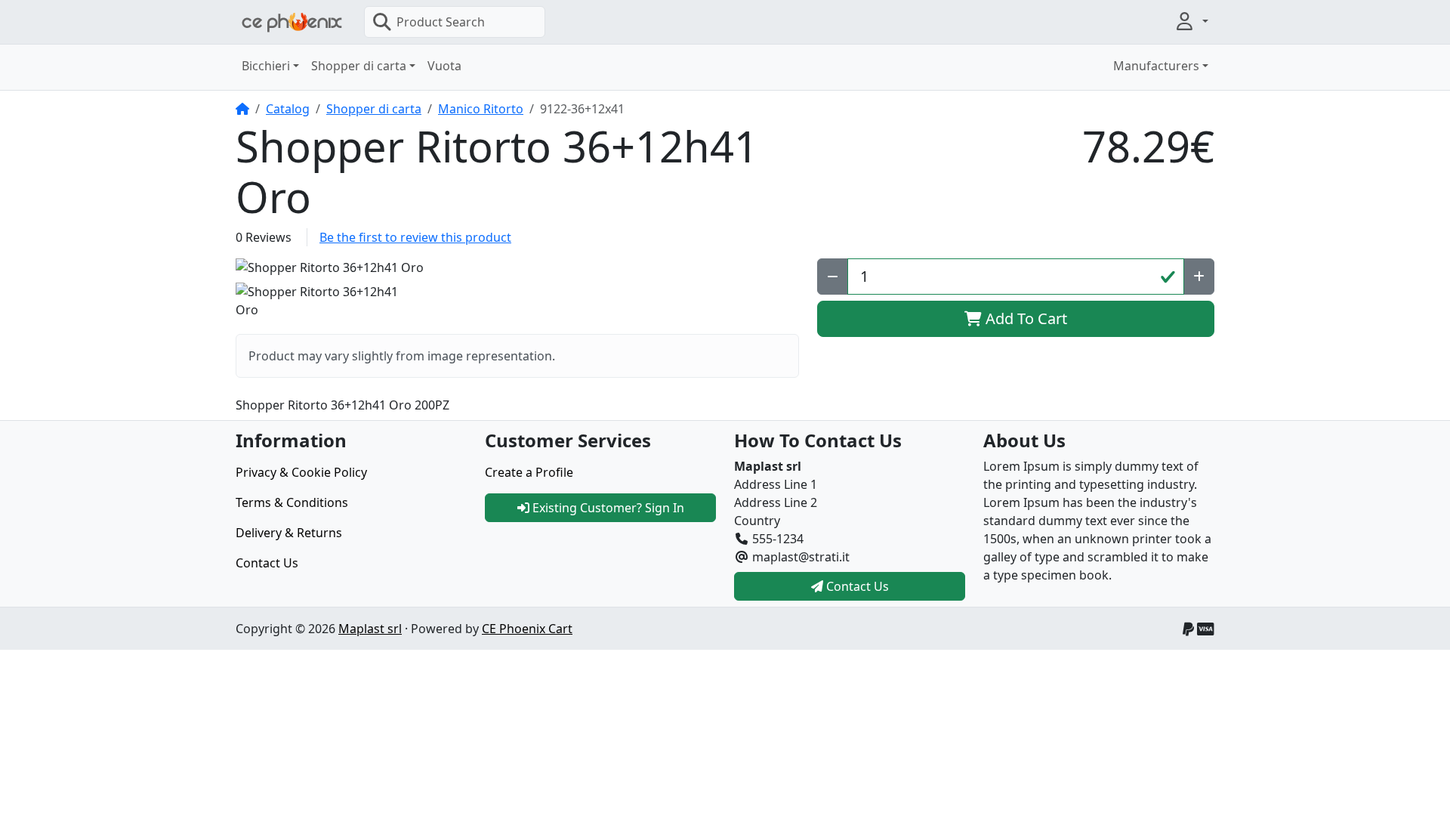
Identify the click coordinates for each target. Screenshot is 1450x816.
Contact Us (267, 563)
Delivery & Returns (289, 532)
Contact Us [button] (856, 586)
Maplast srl (370, 628)
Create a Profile (529, 472)
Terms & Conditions (292, 502)
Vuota (444, 65)
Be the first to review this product (415, 237)
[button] (1191, 21)
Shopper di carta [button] (358, 65)
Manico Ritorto (480, 108)
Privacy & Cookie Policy (301, 472)
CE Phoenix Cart (527, 628)
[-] (832, 276)
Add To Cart (1024, 318)
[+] (1198, 276)
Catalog (288, 108)
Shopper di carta (373, 108)
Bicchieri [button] (266, 65)
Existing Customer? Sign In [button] (606, 507)
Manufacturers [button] (1156, 65)
